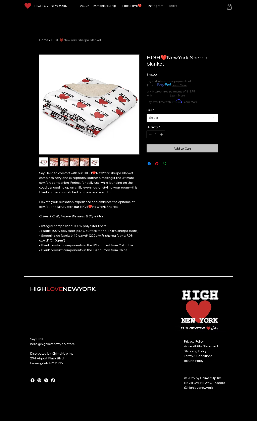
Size (150, 110)
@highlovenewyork (199, 387)
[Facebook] (32, 380)
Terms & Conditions (198, 356)
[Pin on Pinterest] (156, 163)
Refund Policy (194, 361)
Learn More (179, 85)
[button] (229, 7)
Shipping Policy (195, 351)
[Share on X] (172, 163)
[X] (46, 380)
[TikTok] (53, 380)
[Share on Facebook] (149, 163)
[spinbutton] (155, 134)
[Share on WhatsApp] (164, 163)
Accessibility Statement (201, 346)
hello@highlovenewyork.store (52, 344)
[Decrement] (149, 134)
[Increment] (161, 134)
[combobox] (182, 118)
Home (43, 40)
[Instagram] (39, 380)
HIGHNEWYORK (63, 289)
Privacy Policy (194, 341)
